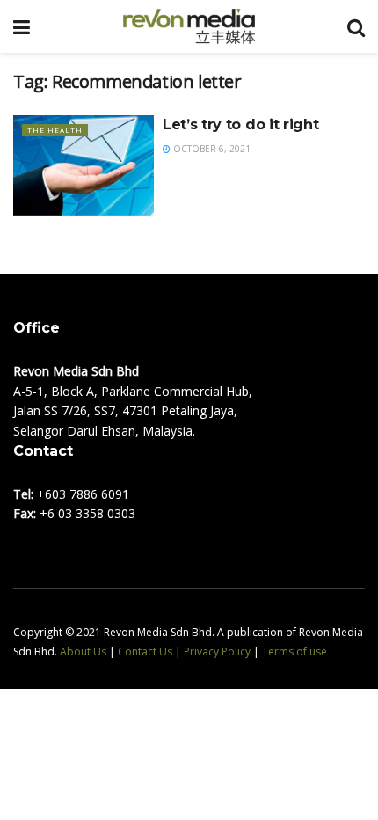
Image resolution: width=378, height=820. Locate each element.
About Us (83, 651)
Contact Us (145, 651)
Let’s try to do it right (240, 124)
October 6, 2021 (211, 149)
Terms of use (294, 651)
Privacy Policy (217, 651)
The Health (55, 130)
